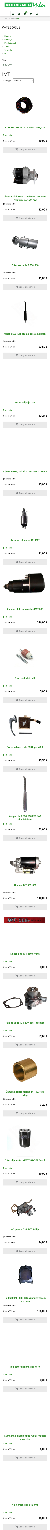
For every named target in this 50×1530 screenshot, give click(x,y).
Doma (6, 19)
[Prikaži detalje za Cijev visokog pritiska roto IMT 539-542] (25, 433)
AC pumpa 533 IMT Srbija (25, 1229)
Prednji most (10, 43)
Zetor (6, 46)
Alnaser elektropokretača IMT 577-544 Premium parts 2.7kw (25, 198)
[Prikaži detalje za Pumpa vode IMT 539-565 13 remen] (25, 999)
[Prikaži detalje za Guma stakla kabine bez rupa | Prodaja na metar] (25, 1414)
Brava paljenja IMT (25, 402)
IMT (6, 53)
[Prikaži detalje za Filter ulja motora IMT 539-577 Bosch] (25, 1138)
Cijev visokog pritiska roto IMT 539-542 (25, 471)
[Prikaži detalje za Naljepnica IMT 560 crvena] (25, 920)
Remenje (8, 39)
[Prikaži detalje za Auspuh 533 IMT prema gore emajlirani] (25, 312)
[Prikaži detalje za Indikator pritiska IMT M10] (25, 1341)
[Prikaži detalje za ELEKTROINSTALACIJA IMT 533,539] (25, 106)
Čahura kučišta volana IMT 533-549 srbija (25, 1093)
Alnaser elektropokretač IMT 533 (25, 609)
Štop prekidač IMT (25, 678)
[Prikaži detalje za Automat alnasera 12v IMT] (25, 518)
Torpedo (8, 50)
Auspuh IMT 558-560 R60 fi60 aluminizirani (25, 818)
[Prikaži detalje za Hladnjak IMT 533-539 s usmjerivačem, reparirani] (25, 1276)
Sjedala (7, 36)
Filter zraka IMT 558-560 (25, 265)
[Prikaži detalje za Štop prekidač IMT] (25, 656)
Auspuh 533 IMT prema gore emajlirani (25, 333)
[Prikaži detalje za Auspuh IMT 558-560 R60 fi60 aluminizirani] (25, 794)
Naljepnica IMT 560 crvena (25, 953)
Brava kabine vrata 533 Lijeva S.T (25, 747)
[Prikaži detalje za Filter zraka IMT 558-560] (25, 243)
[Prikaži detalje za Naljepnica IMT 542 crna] (25, 1468)
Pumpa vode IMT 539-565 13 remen (25, 1022)
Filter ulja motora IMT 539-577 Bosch (25, 1160)
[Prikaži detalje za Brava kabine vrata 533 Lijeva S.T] (25, 725)
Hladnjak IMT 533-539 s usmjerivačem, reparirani (25, 1300)
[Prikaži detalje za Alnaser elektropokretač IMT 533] (25, 582)
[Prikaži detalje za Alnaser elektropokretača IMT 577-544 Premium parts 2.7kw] (25, 175)
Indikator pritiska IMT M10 (25, 1366)
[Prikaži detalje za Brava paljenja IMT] (25, 364)
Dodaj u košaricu (27, 149)
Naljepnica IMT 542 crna (25, 1504)
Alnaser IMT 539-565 (25, 885)
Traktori (13, 19)
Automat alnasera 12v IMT (25, 540)
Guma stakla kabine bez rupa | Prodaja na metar (25, 1437)
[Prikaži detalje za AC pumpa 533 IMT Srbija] (25, 1208)
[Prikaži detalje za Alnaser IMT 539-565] (25, 863)
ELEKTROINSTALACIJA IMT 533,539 (25, 127)
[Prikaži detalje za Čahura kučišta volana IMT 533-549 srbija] (25, 1070)
